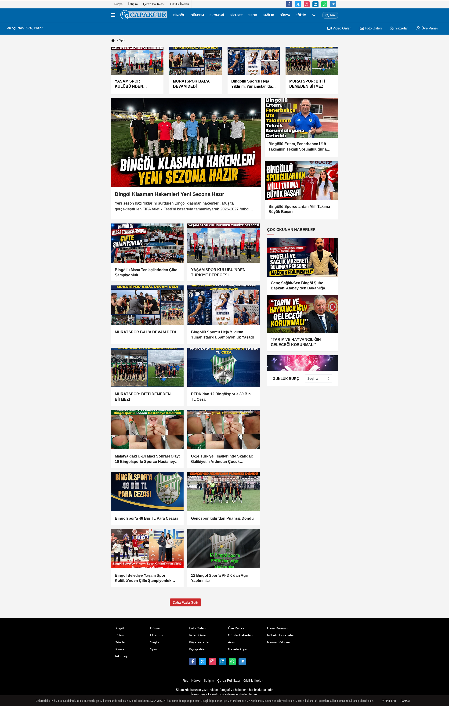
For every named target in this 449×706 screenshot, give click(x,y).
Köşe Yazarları (199, 642)
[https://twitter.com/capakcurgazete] (298, 4)
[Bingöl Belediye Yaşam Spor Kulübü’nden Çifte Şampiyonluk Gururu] (147, 548)
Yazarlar (401, 28)
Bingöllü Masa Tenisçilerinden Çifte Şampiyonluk (146, 272)
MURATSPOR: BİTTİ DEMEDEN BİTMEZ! (143, 396)
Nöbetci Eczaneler (280, 635)
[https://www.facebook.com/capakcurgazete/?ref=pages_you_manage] (289, 4)
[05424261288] (324, 4)
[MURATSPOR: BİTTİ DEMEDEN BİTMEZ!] (147, 367)
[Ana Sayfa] (113, 40)
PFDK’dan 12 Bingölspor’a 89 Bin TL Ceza (221, 396)
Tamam (405, 700)
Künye (118, 4)
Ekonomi (217, 15)
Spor (252, 15)
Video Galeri (341, 28)
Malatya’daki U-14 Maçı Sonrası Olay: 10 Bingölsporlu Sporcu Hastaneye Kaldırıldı (147, 459)
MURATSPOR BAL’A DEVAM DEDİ (145, 332)
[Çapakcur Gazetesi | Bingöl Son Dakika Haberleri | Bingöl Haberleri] (143, 15)
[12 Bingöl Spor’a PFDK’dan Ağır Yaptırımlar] (223, 548)
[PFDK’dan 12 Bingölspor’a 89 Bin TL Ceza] (223, 367)
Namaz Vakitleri (278, 642)
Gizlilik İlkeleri (179, 4)
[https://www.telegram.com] (333, 4)
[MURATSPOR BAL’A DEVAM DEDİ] (147, 305)
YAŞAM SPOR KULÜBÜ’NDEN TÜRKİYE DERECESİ (218, 272)
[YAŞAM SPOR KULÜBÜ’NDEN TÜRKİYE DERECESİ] (223, 243)
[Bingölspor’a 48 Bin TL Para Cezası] (147, 491)
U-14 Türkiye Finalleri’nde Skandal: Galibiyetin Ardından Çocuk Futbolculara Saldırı (222, 459)
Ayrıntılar (389, 700)
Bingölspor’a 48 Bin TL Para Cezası (146, 518)
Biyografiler (197, 649)
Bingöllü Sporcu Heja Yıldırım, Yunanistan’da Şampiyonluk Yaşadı (222, 334)
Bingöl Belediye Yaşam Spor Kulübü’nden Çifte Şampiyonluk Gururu (143, 578)
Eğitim (301, 15)
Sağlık (268, 15)
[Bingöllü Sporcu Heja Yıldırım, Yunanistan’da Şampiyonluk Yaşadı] (223, 305)
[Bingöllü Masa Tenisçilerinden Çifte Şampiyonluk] (147, 243)
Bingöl (179, 15)
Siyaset (236, 15)
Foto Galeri (373, 28)
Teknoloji (121, 656)
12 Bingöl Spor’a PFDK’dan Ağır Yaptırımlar (219, 578)
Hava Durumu (277, 628)
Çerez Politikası (154, 4)
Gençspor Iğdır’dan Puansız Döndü (222, 518)
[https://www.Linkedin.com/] (315, 4)
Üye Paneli (429, 28)
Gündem (197, 15)
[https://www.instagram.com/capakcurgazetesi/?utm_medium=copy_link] (307, 4)
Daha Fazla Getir (185, 602)
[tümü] (314, 15)
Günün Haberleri (240, 635)
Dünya (285, 15)
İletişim (133, 4)
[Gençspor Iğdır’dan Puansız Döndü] (223, 491)
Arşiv (231, 642)
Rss (185, 680)
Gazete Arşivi (237, 649)
